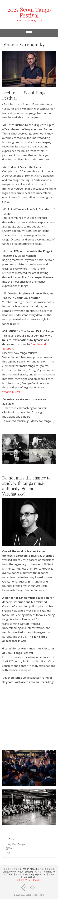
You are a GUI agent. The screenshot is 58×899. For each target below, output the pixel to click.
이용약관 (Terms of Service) (29, 880)
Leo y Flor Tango (15, 844)
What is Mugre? (12, 392)
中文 (7, 852)
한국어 (9, 848)
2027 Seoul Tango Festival (29, 12)
